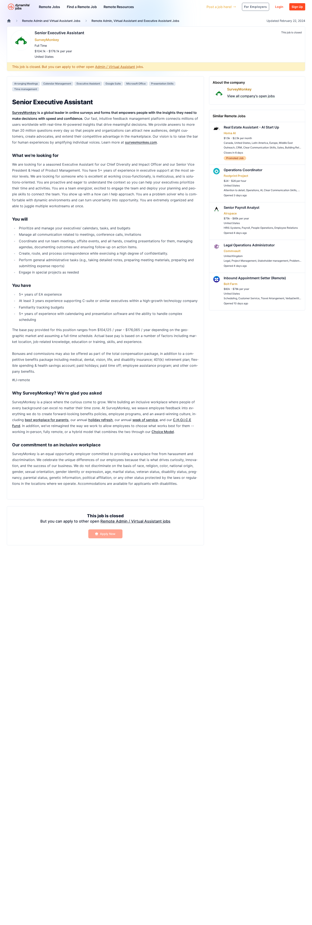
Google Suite (113, 83)
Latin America (260, 142)
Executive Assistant (88, 83)
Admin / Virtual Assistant (115, 67)
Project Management (244, 260)
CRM (239, 147)
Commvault (232, 251)
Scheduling (230, 298)
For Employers (255, 6)
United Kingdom (233, 256)
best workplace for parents (47, 420)
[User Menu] (200, 7)
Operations (252, 190)
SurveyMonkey (47, 40)
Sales (280, 147)
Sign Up (297, 6)
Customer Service (249, 298)
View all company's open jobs (251, 96)
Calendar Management (57, 83)
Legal (227, 260)
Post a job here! (219, 7)
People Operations (262, 227)
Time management (25, 89)
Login (279, 6)
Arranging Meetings (26, 83)
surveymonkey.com (141, 142)
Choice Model (163, 432)
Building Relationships (298, 147)
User (183, 6)
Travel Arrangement (272, 298)
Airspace (230, 213)
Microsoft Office (136, 83)
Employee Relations (286, 227)
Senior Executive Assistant (59, 33)
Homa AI (230, 133)
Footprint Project (236, 176)
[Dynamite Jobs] (9, 21)
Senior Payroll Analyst (241, 207)
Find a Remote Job (82, 7)
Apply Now (107, 534)
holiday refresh (100, 420)
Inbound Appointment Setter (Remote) (255, 278)
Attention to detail (234, 190)
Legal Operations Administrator (249, 245)
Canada (228, 142)
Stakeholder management (273, 260)
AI (261, 190)
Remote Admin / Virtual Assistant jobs (135, 521)
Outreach (229, 147)
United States (44, 56)
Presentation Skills (162, 83)
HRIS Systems (232, 227)
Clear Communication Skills (259, 147)
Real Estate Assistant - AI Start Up (251, 127)
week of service (145, 420)
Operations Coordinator (243, 170)
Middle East (286, 142)
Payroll (246, 227)
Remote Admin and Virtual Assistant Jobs (51, 21)
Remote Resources (119, 7)
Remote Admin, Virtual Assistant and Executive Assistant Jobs (135, 21)
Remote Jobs (49, 7)
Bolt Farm (231, 284)
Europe (273, 142)
